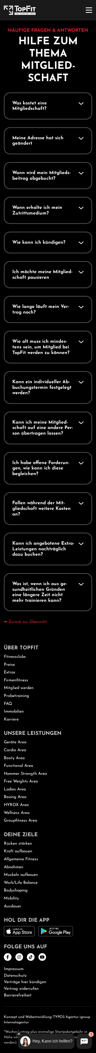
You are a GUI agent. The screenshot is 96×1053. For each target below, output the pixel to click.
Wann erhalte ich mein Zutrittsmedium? (37, 211)
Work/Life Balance (21, 883)
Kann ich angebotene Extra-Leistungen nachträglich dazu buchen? (43, 549)
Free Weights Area (21, 781)
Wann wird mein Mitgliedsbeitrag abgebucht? (41, 176)
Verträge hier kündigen (25, 982)
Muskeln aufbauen (21, 875)
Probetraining (16, 696)
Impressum (14, 969)
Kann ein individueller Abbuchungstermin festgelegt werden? (41, 387)
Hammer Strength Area (25, 774)
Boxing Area (15, 797)
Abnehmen (13, 867)
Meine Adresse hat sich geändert (37, 141)
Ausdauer (12, 906)
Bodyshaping (16, 890)
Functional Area (18, 766)
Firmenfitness (16, 680)
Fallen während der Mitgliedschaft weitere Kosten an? (41, 509)
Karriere (11, 719)
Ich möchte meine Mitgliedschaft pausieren (42, 275)
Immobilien (14, 712)
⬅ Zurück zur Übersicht (25, 622)
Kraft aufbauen (18, 851)
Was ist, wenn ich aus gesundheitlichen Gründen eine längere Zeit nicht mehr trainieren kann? (39, 592)
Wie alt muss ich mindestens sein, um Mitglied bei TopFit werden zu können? (40, 347)
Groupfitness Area (20, 821)
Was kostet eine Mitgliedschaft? (29, 106)
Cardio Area (15, 750)
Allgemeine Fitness (21, 859)
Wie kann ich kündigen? (38, 242)
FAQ (8, 704)
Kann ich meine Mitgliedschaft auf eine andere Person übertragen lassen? (42, 428)
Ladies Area (15, 789)
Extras (9, 672)
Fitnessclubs (15, 657)
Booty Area (14, 758)
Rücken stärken (18, 844)
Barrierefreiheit (17, 995)
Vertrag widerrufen (21, 989)
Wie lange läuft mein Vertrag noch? (40, 310)
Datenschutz (15, 976)
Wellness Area (16, 813)
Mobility (11, 898)
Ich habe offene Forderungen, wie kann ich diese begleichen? (41, 468)
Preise (9, 665)
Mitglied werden (19, 688)
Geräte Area (15, 742)
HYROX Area (16, 805)
